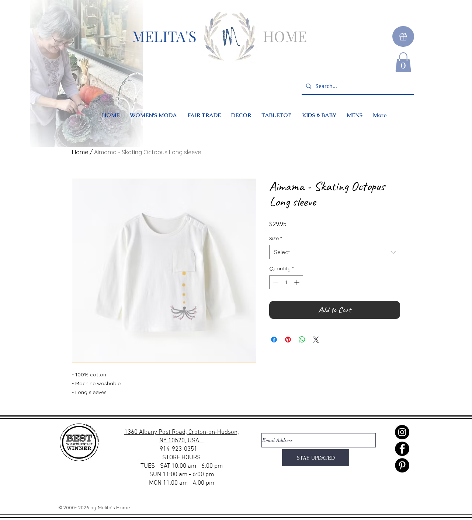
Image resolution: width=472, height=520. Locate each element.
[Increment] (297, 282)
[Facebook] (402, 449)
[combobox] (334, 252)
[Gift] (403, 36)
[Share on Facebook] (274, 339)
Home (80, 152)
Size (275, 238)
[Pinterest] (402, 465)
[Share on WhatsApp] (302, 339)
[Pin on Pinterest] (288, 339)
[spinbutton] (286, 282)
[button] (403, 62)
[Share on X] (316, 339)
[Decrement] (275, 282)
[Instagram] (402, 432)
